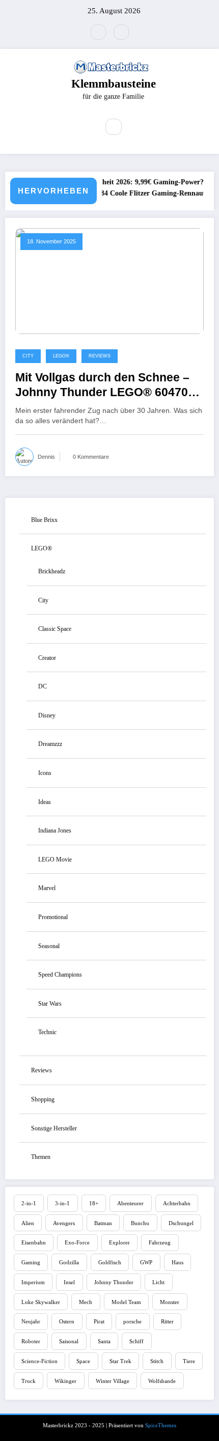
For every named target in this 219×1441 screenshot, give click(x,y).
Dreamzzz (50, 743)
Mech (85, 1302)
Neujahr (30, 1321)
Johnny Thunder (113, 1282)
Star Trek (120, 1361)
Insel (69, 1282)
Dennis (46, 457)
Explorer (119, 1242)
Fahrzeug (160, 1242)
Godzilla (69, 1262)
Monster (169, 1302)
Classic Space (54, 628)
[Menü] (84, 127)
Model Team (126, 1302)
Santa (104, 1341)
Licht (158, 1282)
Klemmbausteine (113, 83)
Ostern (66, 1321)
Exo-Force (77, 1242)
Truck (28, 1381)
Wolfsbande (162, 1381)
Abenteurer (130, 1203)
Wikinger (65, 1381)
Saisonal (68, 1341)
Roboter (30, 1341)
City (28, 355)
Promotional (53, 917)
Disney (47, 715)
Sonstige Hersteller (54, 1128)
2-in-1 (28, 1203)
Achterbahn (176, 1203)
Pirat (99, 1321)
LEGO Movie (55, 859)
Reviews (100, 355)
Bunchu (140, 1223)
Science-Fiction (39, 1361)
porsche (132, 1321)
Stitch (156, 1361)
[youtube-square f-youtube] (98, 32)
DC (42, 686)
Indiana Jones (54, 830)
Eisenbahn (33, 1242)
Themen (40, 1156)
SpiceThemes (160, 1425)
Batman (103, 1223)
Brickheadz (51, 571)
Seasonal (49, 946)
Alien (27, 1223)
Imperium (33, 1282)
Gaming (30, 1262)
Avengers (64, 1223)
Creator (47, 657)
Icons (44, 773)
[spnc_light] (135, 127)
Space (83, 1361)
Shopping (42, 1099)
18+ (93, 1203)
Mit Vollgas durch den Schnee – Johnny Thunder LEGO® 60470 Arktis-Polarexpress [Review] (102, 385)
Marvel (47, 888)
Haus (177, 1262)
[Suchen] (113, 127)
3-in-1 (62, 1203)
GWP (146, 1262)
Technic (47, 1032)
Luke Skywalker (40, 1302)
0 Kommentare (91, 457)
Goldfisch (109, 1262)
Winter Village (112, 1381)
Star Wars (50, 1003)
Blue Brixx (44, 519)
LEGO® (61, 355)
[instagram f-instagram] (121, 32)
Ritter (167, 1321)
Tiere (189, 1361)
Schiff (136, 1341)
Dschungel (181, 1223)
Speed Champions (60, 974)
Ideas (44, 802)
